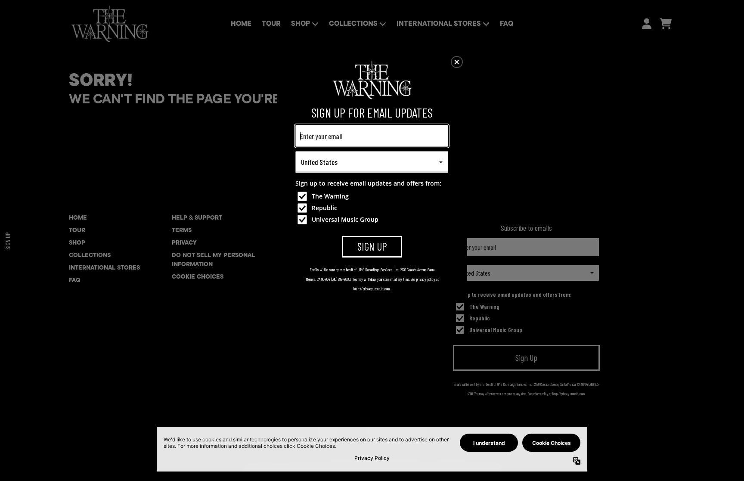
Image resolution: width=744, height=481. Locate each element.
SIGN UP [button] (372, 246)
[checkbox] (373, 196)
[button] (457, 62)
